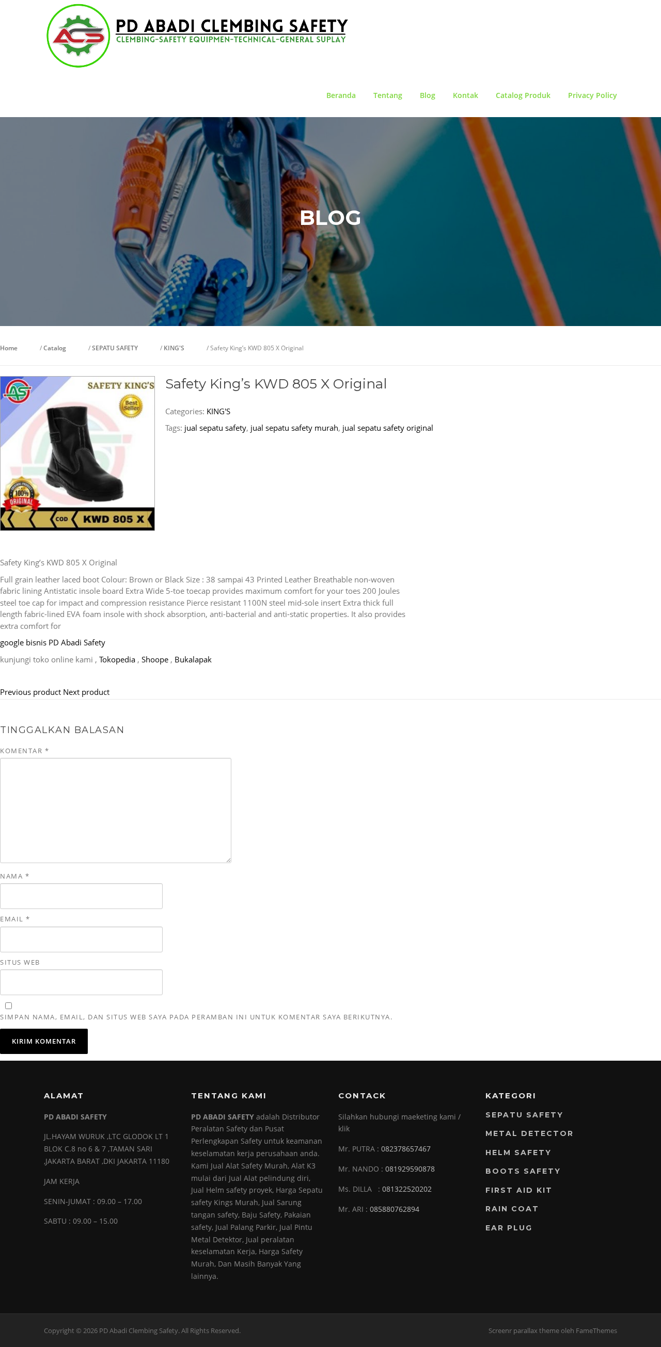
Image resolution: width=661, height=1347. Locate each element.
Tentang (387, 95)
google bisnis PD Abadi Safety (52, 642)
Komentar (24, 750)
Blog (427, 95)
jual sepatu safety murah (294, 428)
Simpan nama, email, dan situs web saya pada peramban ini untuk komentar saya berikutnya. (196, 1016)
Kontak (465, 95)
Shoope (154, 659)
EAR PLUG (508, 1227)
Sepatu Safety (524, 1114)
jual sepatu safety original (387, 428)
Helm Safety (518, 1152)
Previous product (30, 692)
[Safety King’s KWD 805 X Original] (77, 452)
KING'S (218, 411)
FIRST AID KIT (519, 1190)
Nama (14, 876)
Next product (86, 692)
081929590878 (410, 1169)
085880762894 (394, 1209)
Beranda (341, 95)
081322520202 (407, 1189)
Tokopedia (117, 659)
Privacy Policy (592, 95)
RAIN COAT (512, 1208)
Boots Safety (523, 1171)
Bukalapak (193, 659)
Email (15, 918)
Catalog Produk (523, 95)
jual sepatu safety (215, 428)
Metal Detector (529, 1133)
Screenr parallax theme (524, 1330)
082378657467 (406, 1149)
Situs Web (20, 962)
